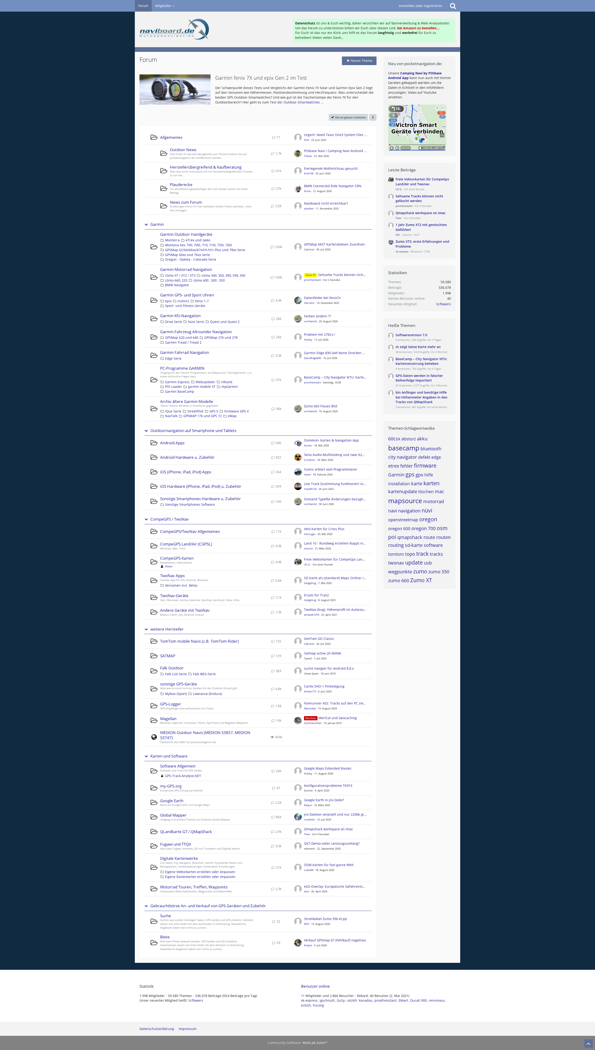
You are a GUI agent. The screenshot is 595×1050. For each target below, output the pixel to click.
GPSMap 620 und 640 (181, 337)
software (433, 545)
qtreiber (309, 208)
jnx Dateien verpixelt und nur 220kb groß (336, 814)
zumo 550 (438, 571)
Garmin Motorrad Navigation (186, 269)
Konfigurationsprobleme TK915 (328, 785)
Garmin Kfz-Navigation (180, 315)
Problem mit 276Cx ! (319, 334)
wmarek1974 (311, 614)
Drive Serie (173, 321)
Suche (165, 915)
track (422, 553)
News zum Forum (186, 202)
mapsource (405, 500)
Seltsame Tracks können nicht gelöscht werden (354, 274)
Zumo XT (421, 580)
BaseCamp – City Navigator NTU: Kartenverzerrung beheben (351, 377)
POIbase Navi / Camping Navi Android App (337, 151)
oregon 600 (399, 528)
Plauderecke (181, 184)
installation (399, 483)
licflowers (443, 304)
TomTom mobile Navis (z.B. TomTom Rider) (199, 641)
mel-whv (309, 303)
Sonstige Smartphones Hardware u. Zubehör (200, 498)
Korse (307, 191)
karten (431, 483)
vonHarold (310, 321)
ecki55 (306, 1005)
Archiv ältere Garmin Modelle (186, 401)
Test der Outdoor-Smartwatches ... (297, 102)
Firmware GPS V (236, 411)
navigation (409, 511)
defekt (424, 457)
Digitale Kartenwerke (179, 858)
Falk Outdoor (172, 668)
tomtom (396, 554)
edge (436, 457)
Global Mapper (173, 815)
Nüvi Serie (196, 321)
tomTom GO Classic (319, 638)
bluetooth (430, 448)
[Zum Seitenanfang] (588, 1043)
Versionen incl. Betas (181, 585)
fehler (406, 466)
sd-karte (414, 545)
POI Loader (173, 386)
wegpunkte (400, 571)
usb (428, 563)
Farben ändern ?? (317, 316)
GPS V (213, 411)
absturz (408, 439)
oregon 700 (423, 528)
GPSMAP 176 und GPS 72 (202, 416)
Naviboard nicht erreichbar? (326, 203)
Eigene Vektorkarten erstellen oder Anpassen (200, 872)
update (414, 562)
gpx (419, 475)
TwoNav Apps (172, 575)
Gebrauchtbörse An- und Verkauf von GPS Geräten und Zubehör (208, 905)
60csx (394, 438)
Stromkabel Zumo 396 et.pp (325, 919)
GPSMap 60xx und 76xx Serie (187, 255)
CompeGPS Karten (177, 558)
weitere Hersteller (167, 629)
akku (422, 438)
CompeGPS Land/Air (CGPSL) (186, 544)
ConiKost (309, 460)
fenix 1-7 (202, 301)
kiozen (308, 445)
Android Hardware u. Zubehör (187, 457)
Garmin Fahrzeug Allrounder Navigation (196, 331)
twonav (396, 563)
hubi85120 (310, 489)
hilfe (428, 475)
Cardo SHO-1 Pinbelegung (324, 686)
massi (307, 474)
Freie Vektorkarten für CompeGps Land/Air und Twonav (347, 559)
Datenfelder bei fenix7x (322, 298)
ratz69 (352, 1000)
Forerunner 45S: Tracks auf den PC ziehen (336, 703)
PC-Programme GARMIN (182, 368)
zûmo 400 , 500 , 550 (209, 280)
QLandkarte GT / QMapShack (186, 831)
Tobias (308, 156)
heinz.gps (309, 534)
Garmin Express (177, 382)
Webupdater (205, 382)
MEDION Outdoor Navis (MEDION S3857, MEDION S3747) (205, 735)
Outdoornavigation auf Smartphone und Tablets (193, 430)
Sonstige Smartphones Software (190, 504)
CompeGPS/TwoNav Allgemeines (190, 531)
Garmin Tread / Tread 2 (183, 342)
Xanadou (365, 1000)
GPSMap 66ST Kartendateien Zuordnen (334, 244)
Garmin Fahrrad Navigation (184, 352)
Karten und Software (169, 756)
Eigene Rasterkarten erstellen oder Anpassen (200, 876)
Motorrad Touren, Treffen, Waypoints (194, 887)
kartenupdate (402, 491)
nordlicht (309, 819)
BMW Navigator (177, 285)
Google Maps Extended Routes (327, 768)
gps (410, 474)
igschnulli (327, 1000)
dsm (306, 891)
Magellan (168, 718)
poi (392, 537)
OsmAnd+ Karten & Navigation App (331, 440)
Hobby (308, 339)
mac (439, 491)
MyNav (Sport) (176, 693)
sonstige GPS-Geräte (178, 684)
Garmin (157, 224)
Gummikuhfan (312, 723)
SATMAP (167, 655)
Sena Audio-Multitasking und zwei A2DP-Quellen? (342, 454)
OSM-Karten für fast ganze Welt (329, 865)
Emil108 (308, 173)
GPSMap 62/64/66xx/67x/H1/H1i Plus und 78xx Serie (205, 250)
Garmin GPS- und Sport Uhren (187, 295)
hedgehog (310, 583)
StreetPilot (195, 411)
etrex (393, 466)
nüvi (427, 510)
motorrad (433, 501)
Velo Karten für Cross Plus (324, 529)
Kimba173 (310, 691)
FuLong (318, 1005)
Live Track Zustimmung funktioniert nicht (336, 484)
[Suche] (453, 6)
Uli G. (307, 564)
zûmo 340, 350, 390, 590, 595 (223, 275)
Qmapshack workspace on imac (328, 829)
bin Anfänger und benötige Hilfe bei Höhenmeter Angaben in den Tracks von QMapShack (421, 397)
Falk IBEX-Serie (204, 674)
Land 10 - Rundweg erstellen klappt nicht (336, 543)
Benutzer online (315, 986)
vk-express (402, 251)
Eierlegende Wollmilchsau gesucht (331, 168)
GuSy (341, 1000)
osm (442, 528)
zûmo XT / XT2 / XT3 (180, 275)
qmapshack (409, 537)
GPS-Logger (170, 704)
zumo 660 (398, 580)
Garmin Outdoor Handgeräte (186, 234)
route (429, 537)
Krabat (308, 945)
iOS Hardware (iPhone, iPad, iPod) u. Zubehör (200, 486)
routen (443, 537)
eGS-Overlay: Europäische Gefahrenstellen (337, 886)
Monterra (172, 240)
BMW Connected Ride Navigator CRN (332, 186)
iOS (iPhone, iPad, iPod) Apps (185, 472)
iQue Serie (173, 411)
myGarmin (229, 386)
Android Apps (172, 442)
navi (392, 511)
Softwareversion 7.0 (411, 335)
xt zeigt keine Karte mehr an (418, 347)
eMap (232, 416)
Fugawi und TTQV (175, 844)
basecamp (403, 447)
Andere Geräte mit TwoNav (185, 610)
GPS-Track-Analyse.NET (183, 776)
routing (396, 545)
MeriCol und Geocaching (337, 718)
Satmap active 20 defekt (322, 653)
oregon (428, 519)
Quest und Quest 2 (225, 321)
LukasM (308, 870)
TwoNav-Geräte (174, 595)
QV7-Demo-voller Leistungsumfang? (332, 843)
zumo (420, 571)
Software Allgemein (177, 766)
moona (308, 548)
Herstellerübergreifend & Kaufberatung (205, 167)
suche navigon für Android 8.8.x (329, 668)
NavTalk (171, 416)
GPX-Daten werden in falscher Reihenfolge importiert (419, 378)
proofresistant (312, 280)
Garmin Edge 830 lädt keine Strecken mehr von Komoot (347, 353)
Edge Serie (173, 358)
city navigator (402, 457)
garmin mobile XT (201, 386)
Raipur (308, 805)
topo (410, 554)
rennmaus (437, 1000)
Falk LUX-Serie (176, 674)
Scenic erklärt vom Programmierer (330, 469)
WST (306, 924)
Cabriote (309, 249)
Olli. (398, 234)
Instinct (183, 301)
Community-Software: (297, 1042)
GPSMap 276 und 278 (221, 337)
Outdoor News (183, 149)
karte (416, 483)
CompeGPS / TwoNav (169, 519)
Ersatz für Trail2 (316, 595)
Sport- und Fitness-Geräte (185, 305)
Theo (307, 834)
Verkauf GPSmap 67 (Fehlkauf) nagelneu (335, 940)
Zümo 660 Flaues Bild (320, 406)
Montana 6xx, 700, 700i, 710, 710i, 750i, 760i (198, 245)
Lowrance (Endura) (207, 693)
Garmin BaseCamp (179, 391)
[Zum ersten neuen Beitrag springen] (298, 137)
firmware (425, 465)
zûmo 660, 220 (176, 280)
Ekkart (168, 566)
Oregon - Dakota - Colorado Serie (190, 259)
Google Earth (171, 800)
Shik (306, 140)
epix (168, 301)
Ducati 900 (418, 1000)
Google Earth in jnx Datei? (324, 800)
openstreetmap (403, 519)
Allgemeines (171, 137)
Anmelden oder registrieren (420, 5)
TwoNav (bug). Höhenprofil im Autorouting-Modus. (343, 609)
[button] (373, 117)
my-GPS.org (171, 786)
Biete (165, 937)
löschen (426, 491)
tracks (436, 554)
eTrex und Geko (198, 240)
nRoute (226, 382)
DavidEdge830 (312, 358)
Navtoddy (310, 708)
